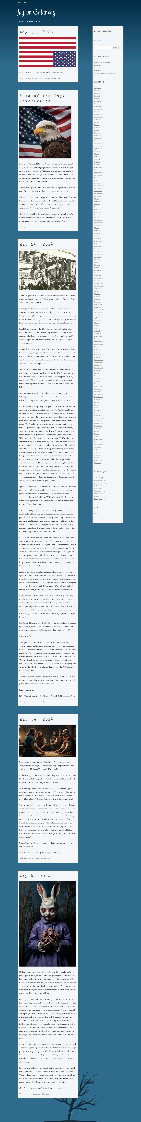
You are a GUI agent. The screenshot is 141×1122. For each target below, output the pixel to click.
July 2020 (97, 259)
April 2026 (97, 98)
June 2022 (97, 201)
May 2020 (97, 265)
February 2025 (98, 135)
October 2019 (98, 283)
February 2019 (98, 304)
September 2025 (98, 117)
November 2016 (98, 362)
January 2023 (97, 183)
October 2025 (98, 114)
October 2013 (97, 447)
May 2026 (97, 96)
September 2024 (98, 149)
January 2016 (97, 389)
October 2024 (98, 146)
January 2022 (97, 212)
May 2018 (97, 328)
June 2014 (97, 434)
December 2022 (98, 186)
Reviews (96, 496)
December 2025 (98, 109)
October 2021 (98, 220)
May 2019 (97, 296)
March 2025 (97, 133)
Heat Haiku (97, 65)
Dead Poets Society (99, 483)
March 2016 (97, 384)
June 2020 (97, 262)
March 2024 (97, 164)
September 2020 (98, 254)
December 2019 (98, 278)
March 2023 (97, 178)
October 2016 (98, 365)
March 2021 (97, 238)
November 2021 (98, 217)
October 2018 (98, 315)
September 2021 (98, 222)
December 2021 (98, 215)
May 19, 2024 (36, 719)
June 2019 (97, 294)
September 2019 (98, 286)
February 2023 (98, 180)
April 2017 (97, 349)
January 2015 (97, 415)
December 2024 (98, 141)
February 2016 (98, 386)
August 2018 (97, 320)
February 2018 (98, 336)
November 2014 (98, 421)
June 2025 (97, 125)
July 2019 (96, 291)
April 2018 (97, 331)
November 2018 (98, 312)
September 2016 (98, 368)
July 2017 (96, 347)
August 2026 (97, 88)
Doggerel (96, 486)
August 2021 (97, 225)
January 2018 (97, 339)
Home (20, 2)
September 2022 (98, 193)
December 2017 (98, 341)
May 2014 (97, 436)
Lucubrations (46, 78)
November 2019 (98, 281)
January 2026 (97, 106)
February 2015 (98, 413)
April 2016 (97, 381)
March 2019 (97, 302)
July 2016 (96, 373)
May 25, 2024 (36, 244)
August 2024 (97, 151)
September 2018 (98, 318)
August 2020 (97, 257)
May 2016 (97, 378)
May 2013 (96, 452)
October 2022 (98, 191)
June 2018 (97, 325)
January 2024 (97, 170)
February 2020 (98, 273)
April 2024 (97, 162)
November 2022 (98, 188)
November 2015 (98, 394)
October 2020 (98, 252)
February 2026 (98, 104)
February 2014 (98, 439)
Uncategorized (98, 499)
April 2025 (97, 130)
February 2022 (98, 209)
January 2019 (97, 307)
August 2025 (97, 119)
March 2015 (97, 410)
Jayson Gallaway (36, 12)
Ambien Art (97, 478)
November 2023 (98, 175)
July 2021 (96, 228)
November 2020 (98, 249)
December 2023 (98, 172)
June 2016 (97, 376)
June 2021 (97, 230)
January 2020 (98, 275)
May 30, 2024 (36, 32)
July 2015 (96, 402)
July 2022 (96, 199)
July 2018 (96, 323)
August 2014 (97, 428)
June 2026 (97, 93)
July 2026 (96, 90)
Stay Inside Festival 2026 (101, 68)
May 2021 (97, 233)
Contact (27, 2)
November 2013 (98, 444)
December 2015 (98, 391)
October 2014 (98, 423)
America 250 (97, 70)
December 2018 (98, 310)
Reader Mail (97, 493)
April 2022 (97, 204)
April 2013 (97, 455)
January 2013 (97, 463)
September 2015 (98, 397)
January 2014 (97, 442)
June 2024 (97, 156)
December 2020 (98, 246)
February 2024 (98, 167)
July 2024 (96, 154)
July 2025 (96, 122)
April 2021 (97, 236)
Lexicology (36, 227)
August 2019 (97, 288)
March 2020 (97, 270)
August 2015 (97, 399)
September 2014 (98, 426)
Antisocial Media (37, 78)
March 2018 (97, 333)
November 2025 (98, 112)
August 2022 (97, 196)
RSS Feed (96, 514)
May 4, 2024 (35, 876)
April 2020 (97, 267)
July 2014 (96, 431)
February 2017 (98, 355)
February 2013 (98, 460)
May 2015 (96, 407)
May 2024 (97, 159)
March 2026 (97, 101)
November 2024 (98, 143)
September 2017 (98, 344)
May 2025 (97, 127)
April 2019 (97, 299)
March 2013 (97, 458)
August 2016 (97, 370)
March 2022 (97, 207)
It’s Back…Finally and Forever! (102, 62)
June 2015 (96, 405)
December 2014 (98, 418)
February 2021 (98, 241)
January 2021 (97, 244)
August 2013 (97, 450)
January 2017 (97, 357)
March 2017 (97, 352)
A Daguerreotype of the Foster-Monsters (105, 73)
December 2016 (98, 360)
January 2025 (97, 138)
